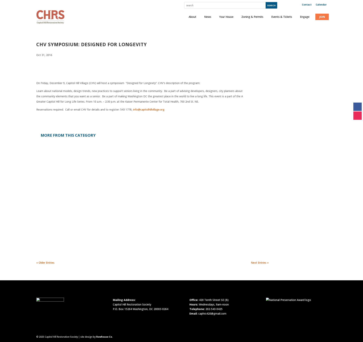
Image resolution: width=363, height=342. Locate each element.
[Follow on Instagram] (357, 115)
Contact (307, 4)
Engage (304, 17)
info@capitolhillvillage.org (148, 109)
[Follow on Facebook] (357, 107)
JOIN (322, 17)
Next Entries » (260, 262)
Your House (226, 17)
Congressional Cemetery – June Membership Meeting (84, 151)
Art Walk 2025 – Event (58, 189)
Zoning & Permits (252, 17)
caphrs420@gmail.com (212, 313)
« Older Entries (45, 262)
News (207, 17)
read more (46, 171)
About (192, 17)
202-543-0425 (214, 309)
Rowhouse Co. (104, 336)
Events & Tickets (281, 17)
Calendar (321, 4)
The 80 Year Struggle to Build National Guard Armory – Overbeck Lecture (100, 227)
